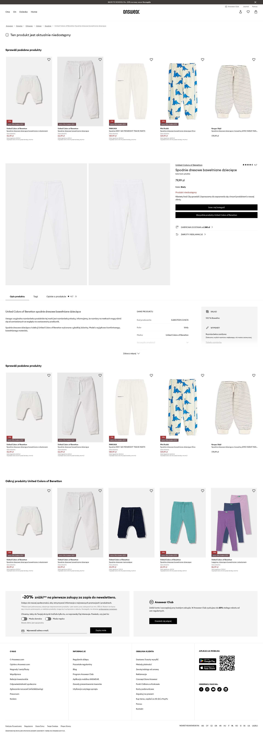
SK (244, 726)
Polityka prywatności (13, 726)
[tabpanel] (131, 328)
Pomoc (139, 704)
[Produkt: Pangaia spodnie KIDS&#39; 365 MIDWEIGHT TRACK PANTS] (131, 91)
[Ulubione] (248, 11)
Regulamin (28, 726)
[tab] (61, 296)
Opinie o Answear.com (20, 664)
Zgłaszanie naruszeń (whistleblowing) (26, 689)
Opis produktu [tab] (17, 296)
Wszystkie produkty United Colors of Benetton (216, 215)
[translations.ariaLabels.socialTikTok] (219, 689)
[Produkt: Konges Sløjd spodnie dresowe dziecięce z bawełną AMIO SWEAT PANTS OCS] (234, 91)
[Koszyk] (256, 11)
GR (216, 726)
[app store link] (207, 667)
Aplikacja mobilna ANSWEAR (86, 679)
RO (236, 726)
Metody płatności (144, 664)
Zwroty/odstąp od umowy (147, 669)
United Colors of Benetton (188, 165)
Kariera (13, 699)
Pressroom (14, 694)
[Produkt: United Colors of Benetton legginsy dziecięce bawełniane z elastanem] (234, 522)
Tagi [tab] (35, 296)
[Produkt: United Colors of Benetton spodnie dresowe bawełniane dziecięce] (80, 91)
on (14, 11)
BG (202, 726)
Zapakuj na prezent (145, 694)
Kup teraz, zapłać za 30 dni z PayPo (152, 699)
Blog (75, 669)
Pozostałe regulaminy (82, 664)
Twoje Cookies (52, 726)
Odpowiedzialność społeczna (23, 684)
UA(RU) (255, 726)
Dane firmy (39, 726)
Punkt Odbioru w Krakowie (148, 684)
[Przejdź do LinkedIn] (225, 689)
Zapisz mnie (101, 630)
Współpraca (15, 674)
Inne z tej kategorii (216, 207)
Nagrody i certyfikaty (19, 669)
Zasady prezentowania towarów (87, 684)
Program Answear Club (83, 674)
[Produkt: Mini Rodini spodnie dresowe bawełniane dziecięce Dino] (183, 91)
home (34, 11)
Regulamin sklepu (81, 659)
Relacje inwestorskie (19, 679)
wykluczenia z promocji (108, 609)
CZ (211, 726)
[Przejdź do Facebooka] (201, 689)
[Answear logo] (131, 12)
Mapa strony (66, 726)
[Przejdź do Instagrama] (207, 689)
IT (228, 726)
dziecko (23, 11)
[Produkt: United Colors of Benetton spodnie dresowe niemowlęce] (131, 522)
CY (207, 726)
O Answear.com (17, 659)
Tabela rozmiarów (214, 342)
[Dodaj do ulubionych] (49, 59)
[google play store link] (207, 660)
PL (232, 726)
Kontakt (139, 709)
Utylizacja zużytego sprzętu (85, 689)
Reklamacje (141, 674)
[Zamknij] (255, 2)
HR (220, 726)
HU (225, 726)
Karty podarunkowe (145, 689)
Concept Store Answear (146, 679)
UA (249, 726)
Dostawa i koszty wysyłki (147, 659)
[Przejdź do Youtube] (213, 689)
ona (7, 11)
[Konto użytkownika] (240, 11)
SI (240, 726)
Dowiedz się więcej (163, 621)
